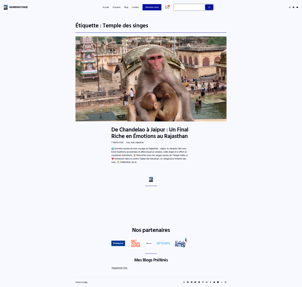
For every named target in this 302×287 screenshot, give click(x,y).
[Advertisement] (151, 206)
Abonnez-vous (152, 7)
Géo (125, 268)
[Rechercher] (209, 7)
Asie (128, 142)
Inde (132, 142)
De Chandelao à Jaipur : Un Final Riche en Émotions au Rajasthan (149, 132)
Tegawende (117, 268)
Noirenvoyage (18, 7)
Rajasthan (139, 142)
